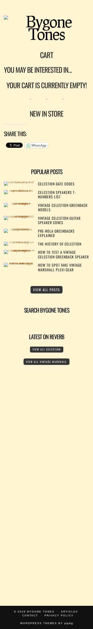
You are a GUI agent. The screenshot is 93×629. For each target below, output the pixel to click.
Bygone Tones (41, 611)
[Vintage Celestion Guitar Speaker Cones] (19, 215)
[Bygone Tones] (46, 21)
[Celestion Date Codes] (19, 181)
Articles (69, 611)
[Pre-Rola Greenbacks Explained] (19, 228)
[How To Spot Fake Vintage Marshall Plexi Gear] (19, 262)
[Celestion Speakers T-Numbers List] (19, 190)
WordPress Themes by (46, 623)
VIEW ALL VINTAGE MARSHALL (46, 362)
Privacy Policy (59, 615)
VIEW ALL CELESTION (47, 349)
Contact (30, 615)
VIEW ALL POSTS (46, 289)
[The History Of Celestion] (19, 241)
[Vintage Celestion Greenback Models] (19, 203)
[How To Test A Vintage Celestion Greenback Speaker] (19, 249)
